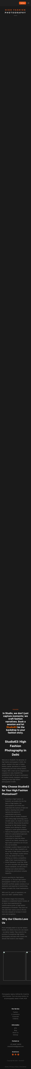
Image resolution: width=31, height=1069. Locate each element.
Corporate (15, 1016)
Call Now (22, 3)
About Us (15, 1032)
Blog (15, 1030)
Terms (7, 1067)
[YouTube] (18, 1054)
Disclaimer (23, 1067)
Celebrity (15, 1018)
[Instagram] (13, 1054)
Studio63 (21, 1060)
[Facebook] (15, 1054)
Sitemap (15, 1035)
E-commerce (15, 1014)
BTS (15, 1028)
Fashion (15, 1012)
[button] (8, 30)
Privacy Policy (14, 1067)
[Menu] (28, 3)
